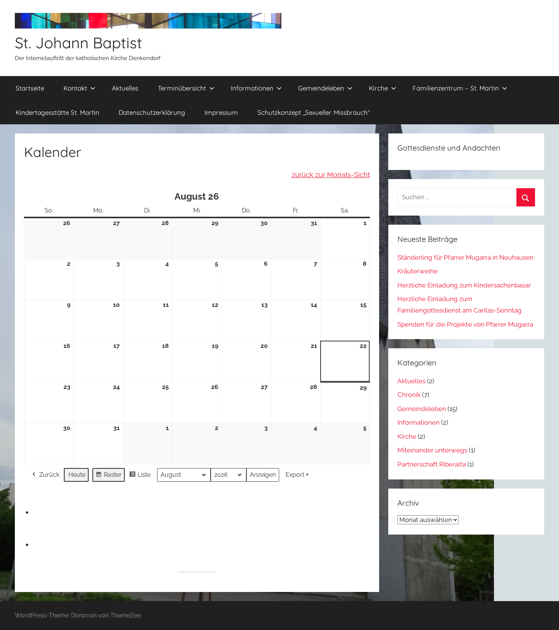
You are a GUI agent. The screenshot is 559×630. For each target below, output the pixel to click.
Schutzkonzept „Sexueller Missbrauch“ (313, 112)
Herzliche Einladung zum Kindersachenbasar (464, 285)
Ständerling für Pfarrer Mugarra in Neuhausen (465, 257)
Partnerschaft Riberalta (431, 464)
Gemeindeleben (321, 88)
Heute (77, 474)
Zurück (49, 474)
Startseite (30, 88)
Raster (108, 476)
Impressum (221, 112)
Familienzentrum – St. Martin (456, 88)
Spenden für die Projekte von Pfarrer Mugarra (465, 324)
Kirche (378, 88)
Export (295, 474)
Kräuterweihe (417, 271)
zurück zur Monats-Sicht (331, 175)
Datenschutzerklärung (152, 112)
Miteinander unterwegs (432, 450)
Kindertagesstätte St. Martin (57, 112)
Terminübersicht (182, 88)
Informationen (252, 88)
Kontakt (75, 88)
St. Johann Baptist (78, 42)
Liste (140, 476)
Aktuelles (125, 88)
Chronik (409, 394)
